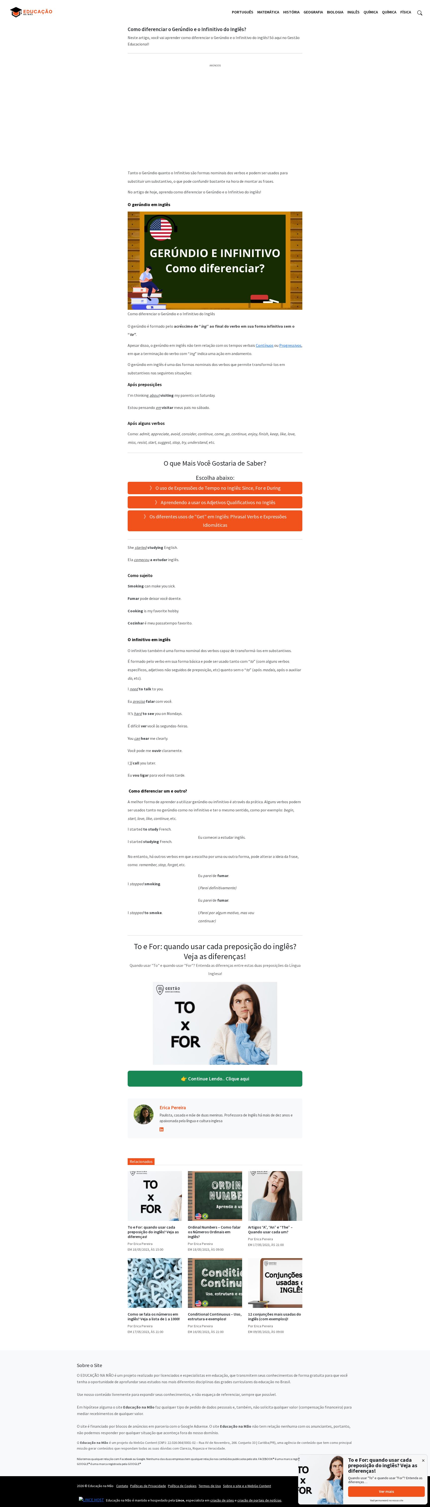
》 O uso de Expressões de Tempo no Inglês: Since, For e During (215, 488)
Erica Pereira (173, 1107)
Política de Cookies (182, 1486)
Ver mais (386, 1491)
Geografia (313, 11)
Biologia (335, 11)
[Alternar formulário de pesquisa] (420, 12)
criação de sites (222, 1500)
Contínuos (264, 345)
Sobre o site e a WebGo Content (247, 1486)
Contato (122, 1486)
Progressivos (290, 345)
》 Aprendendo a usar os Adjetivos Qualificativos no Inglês (215, 502)
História (291, 11)
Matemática (268, 11)
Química (371, 11)
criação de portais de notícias (259, 1500)
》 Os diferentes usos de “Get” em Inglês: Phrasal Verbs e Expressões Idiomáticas (215, 520)
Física (405, 11)
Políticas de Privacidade (148, 1486)
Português (242, 11)
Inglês (353, 11)
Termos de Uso (210, 1486)
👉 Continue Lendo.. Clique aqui (215, 1078)
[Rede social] (161, 1128)
